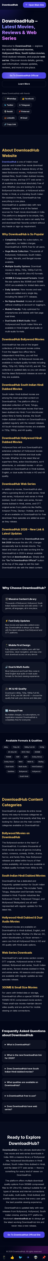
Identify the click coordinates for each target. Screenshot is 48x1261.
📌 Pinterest (24, 111)
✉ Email (23, 118)
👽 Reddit (8, 111)
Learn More (24, 84)
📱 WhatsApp (10, 99)
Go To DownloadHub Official (24, 75)
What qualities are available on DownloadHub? (21, 1084)
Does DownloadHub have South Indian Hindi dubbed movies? (22, 1070)
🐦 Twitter (8, 105)
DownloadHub (9, 161)
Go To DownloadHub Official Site (24, 1234)
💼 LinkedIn (9, 118)
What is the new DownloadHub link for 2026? (23, 1056)
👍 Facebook (28, 99)
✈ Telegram (24, 105)
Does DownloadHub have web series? (21, 1108)
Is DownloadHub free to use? (21, 1095)
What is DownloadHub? (18, 1044)
